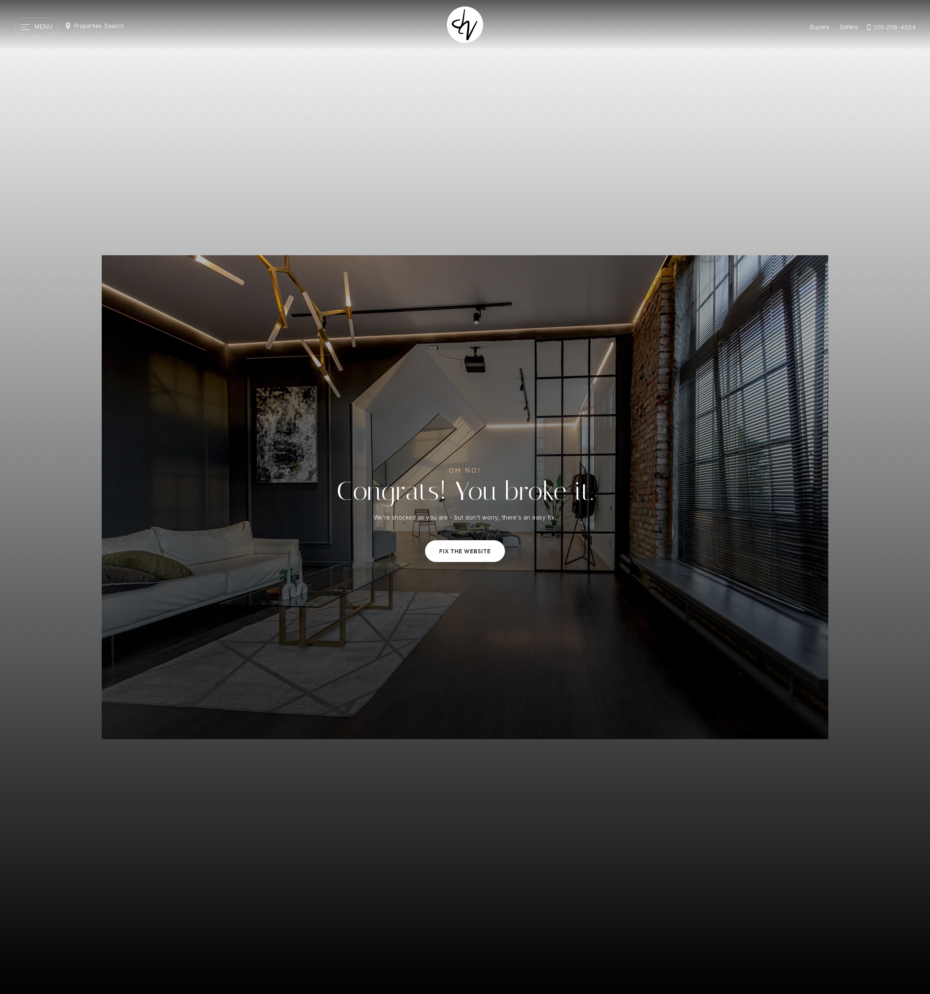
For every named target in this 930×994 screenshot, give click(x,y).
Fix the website (465, 551)
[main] (465, 497)
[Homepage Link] (465, 24)
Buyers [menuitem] (819, 26)
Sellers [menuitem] (849, 26)
